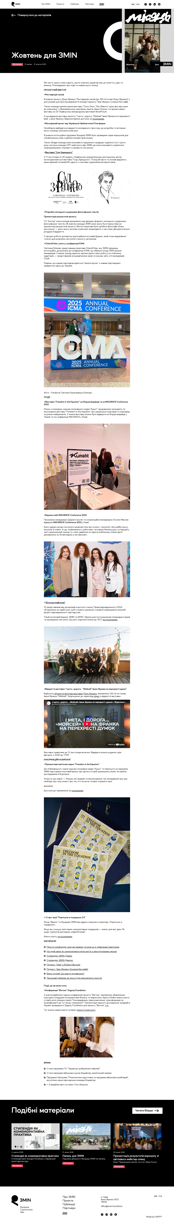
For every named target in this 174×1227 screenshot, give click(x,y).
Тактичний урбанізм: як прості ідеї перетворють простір (74, 978)
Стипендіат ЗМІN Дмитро (60, 960)
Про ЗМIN (69, 1197)
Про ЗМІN (45, 4)
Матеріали (17, 64)
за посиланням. (110, 620)
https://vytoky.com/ (86, 1010)
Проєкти (60, 4)
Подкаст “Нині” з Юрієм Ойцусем (63, 965)
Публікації (74, 4)
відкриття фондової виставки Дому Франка (75, 694)
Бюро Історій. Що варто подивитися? (65, 974)
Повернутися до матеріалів (34, 15)
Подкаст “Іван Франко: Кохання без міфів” (67, 969)
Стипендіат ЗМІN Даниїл (59, 956)
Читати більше (144, 1110)
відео (96, 696)
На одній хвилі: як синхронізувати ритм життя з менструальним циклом (82, 951)
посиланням (98, 119)
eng (137, 4)
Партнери (89, 4)
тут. (107, 1005)
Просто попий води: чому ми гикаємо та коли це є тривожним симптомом (83, 947)
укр (132, 4)
